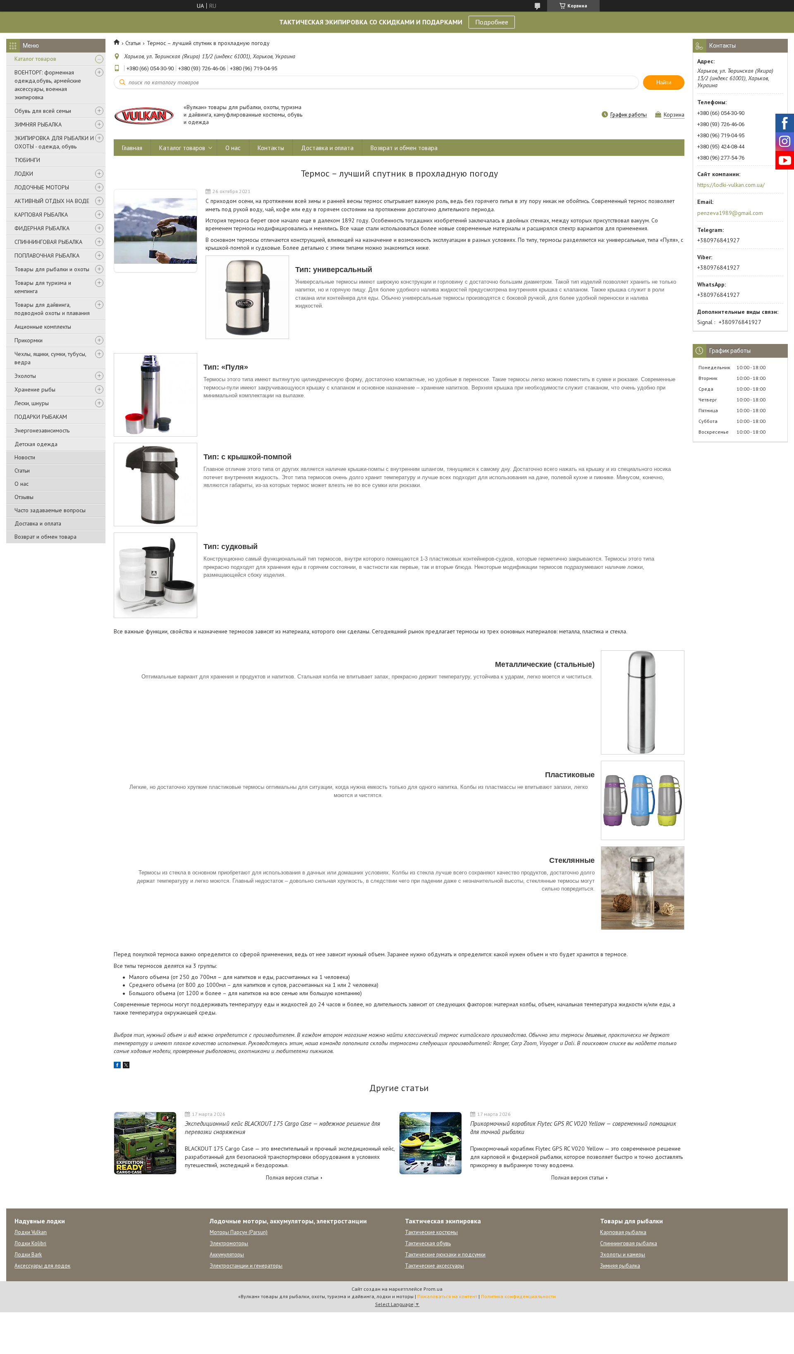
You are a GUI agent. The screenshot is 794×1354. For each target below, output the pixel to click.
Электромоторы (229, 1243)
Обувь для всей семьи (42, 111)
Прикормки (28, 340)
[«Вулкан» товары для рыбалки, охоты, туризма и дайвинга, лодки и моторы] (145, 115)
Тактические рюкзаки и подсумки (445, 1254)
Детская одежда (35, 444)
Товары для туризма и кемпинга (42, 287)
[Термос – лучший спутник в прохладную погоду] (155, 231)
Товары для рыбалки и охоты (51, 269)
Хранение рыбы (34, 389)
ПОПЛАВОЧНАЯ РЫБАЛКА (46, 255)
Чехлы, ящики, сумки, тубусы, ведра (50, 358)
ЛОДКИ (23, 173)
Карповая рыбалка (623, 1232)
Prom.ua (432, 1289)
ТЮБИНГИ (27, 160)
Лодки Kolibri (30, 1243)
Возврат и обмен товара (45, 536)
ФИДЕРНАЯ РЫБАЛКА (41, 228)
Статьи (22, 470)
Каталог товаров (35, 58)
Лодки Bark (28, 1254)
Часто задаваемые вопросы (50, 510)
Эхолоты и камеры (622, 1254)
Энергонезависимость (41, 430)
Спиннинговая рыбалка (628, 1243)
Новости (24, 457)
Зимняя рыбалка (620, 1265)
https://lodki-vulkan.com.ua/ (731, 185)
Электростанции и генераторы (246, 1265)
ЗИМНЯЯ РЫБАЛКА (38, 124)
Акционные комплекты (42, 326)
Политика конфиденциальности (518, 1296)
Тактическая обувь (428, 1243)
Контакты (271, 148)
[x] (126, 1066)
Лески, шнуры (31, 403)
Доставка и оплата (37, 523)
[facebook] (117, 1066)
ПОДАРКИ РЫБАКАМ (40, 416)
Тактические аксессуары (434, 1265)
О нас (21, 483)
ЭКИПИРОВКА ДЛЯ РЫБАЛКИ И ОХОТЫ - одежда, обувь (54, 142)
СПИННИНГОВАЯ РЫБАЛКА (48, 242)
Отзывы (23, 497)
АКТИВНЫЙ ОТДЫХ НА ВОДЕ (51, 201)
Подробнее (491, 22)
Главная (132, 148)
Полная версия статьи (292, 1177)
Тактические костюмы (431, 1232)
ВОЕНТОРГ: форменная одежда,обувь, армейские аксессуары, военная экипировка (47, 85)
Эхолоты (25, 376)
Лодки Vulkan (30, 1232)
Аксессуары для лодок (42, 1265)
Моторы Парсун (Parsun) (239, 1232)
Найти (663, 82)
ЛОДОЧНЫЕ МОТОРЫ (41, 187)
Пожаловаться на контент (447, 1296)
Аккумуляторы (227, 1254)
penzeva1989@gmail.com (730, 213)
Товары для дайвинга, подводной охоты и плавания (52, 309)
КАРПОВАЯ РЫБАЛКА (41, 214)
